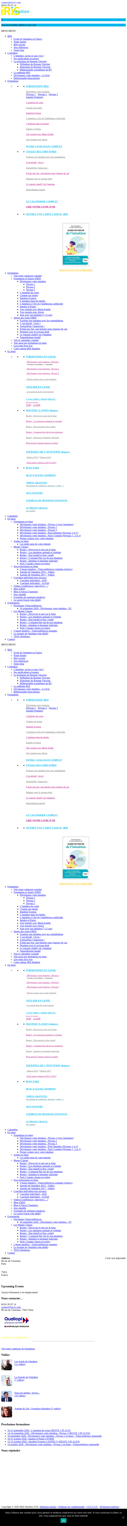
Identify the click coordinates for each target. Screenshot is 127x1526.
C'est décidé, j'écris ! (35, 162)
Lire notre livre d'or (40, 207)
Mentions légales (48, 1506)
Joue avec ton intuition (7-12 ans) (36, 315)
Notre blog (19, 50)
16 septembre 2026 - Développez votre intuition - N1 (46, 608)
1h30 (28, 405)
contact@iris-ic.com (11, 2)
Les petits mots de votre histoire (35, 544)
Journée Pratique (34, 97)
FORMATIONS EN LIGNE (41, 356)
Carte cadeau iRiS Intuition (27, 348)
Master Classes (21, 546)
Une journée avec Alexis (36, 139)
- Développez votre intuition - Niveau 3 (42, 373)
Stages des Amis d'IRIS (25, 317)
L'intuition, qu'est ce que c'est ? (29, 55)
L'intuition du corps (34, 102)
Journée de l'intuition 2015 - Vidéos (37, 572)
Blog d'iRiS (19, 588)
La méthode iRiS (22, 72)
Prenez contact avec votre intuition (36, 538)
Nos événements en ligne (26, 566)
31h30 (36, 405)
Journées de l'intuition (48, 452)
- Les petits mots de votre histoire (40, 392)
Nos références (21, 47)
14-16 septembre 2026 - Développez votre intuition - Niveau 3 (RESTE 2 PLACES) (48, 1433)
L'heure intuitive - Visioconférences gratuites (35, 631)
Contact (11, 639)
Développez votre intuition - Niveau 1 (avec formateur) (47, 524)
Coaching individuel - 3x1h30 (34, 583)
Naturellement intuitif (35, 190)
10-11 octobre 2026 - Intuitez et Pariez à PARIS (30, 1438)
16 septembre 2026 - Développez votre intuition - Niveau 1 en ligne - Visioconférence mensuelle (54, 1436)
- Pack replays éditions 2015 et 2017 (41, 462)
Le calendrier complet (42, 201)
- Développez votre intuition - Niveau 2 (42, 369)
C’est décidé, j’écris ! (30, 323)
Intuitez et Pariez (33, 129)
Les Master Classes (23, 611)
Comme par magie (34, 108)
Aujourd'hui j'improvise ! (37, 168)
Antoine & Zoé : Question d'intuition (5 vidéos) (37, 1408)
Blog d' (32, 468)
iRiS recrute (19, 44)
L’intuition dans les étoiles (32, 301)
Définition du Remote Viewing (35, 64)
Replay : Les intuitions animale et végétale (44, 421)
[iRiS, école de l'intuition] (15, 14)
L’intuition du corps (29, 292)
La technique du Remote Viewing (30, 61)
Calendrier (12, 516)
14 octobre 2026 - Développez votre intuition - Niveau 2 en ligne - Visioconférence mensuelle (53, 1444)
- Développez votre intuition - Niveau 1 (42, 362)
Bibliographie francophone (27, 78)
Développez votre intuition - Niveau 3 (38, 530)
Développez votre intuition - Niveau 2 (38, 527)
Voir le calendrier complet (26, 340)
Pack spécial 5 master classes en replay (42, 443)
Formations (12, 81)
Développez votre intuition (37, 92)
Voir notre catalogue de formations (18, 1348)
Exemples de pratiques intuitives (46, 500)
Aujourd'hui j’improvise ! (32, 326)
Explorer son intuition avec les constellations (45, 157)
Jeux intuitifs (34, 493)
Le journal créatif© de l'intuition (40, 184)
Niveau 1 (31, 94)
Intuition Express (33, 113)
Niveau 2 (42, 94)
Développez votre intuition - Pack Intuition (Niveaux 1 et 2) (49, 532)
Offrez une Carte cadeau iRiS (47, 214)
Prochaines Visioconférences (28, 605)
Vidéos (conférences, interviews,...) (31, 586)
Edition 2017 (45, 457)
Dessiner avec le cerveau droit (39, 179)
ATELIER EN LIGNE (38, 387)
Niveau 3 (53, 94)
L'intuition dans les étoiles (37, 124)
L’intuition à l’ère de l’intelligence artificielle (41, 303)
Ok (63, 1520)
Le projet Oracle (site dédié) (27, 600)
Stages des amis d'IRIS (41, 151)
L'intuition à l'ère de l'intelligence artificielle (45, 118)
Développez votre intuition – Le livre (32, 75)
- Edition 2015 (32, 457)
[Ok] (123, 1517)
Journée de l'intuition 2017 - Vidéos (37, 574)
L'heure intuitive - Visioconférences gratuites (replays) (46, 569)
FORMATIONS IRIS (37, 86)
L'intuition (12, 53)
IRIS (9, 36)
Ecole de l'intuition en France (28, 39)
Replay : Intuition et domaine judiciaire (42, 437)
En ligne (11, 351)
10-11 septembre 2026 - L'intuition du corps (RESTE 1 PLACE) (39, 1430)
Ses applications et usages (26, 58)
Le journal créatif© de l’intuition (35, 334)
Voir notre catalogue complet (28, 275)
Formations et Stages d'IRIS (27, 278)
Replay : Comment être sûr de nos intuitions (44, 432)
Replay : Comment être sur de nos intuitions (41, 558)
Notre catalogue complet (44, 146)
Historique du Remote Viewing (35, 67)
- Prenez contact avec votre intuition (41, 379)
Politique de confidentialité (71, 1506)
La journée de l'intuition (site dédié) (31, 633)
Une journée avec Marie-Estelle (40, 134)
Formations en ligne (23, 521)
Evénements (13, 603)
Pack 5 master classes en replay (35, 563)
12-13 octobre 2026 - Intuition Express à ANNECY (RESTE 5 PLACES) (43, 1441)
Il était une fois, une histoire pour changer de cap (47, 173)
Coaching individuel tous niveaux (30, 577)
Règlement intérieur (109, 1506)
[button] (8, 31)
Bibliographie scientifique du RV (36, 69)
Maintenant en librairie (76, 270)
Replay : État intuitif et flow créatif (40, 427)
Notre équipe (20, 41)
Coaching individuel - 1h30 (33, 580)
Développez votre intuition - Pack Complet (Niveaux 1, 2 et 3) (50, 535)
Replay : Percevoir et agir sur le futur (41, 416)
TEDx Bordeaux (22, 636)
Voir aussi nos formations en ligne (30, 343)
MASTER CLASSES (42, 410)
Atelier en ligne (21, 541)
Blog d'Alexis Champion (41, 475)
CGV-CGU (92, 1506)
